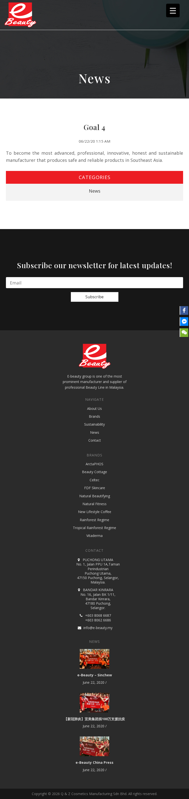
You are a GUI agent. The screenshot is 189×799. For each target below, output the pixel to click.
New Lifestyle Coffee (94, 511)
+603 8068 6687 (98, 615)
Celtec (94, 480)
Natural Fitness (94, 503)
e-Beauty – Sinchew (94, 675)
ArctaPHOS (94, 464)
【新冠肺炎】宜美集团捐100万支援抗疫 (94, 718)
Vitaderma (94, 535)
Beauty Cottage (94, 471)
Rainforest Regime (94, 519)
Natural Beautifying (94, 496)
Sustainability (94, 424)
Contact (94, 440)
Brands (94, 416)
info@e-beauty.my (97, 627)
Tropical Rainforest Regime (94, 527)
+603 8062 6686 (98, 620)
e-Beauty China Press (94, 762)
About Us (94, 408)
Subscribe (94, 297)
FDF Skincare (94, 487)
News (94, 191)
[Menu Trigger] (173, 10)
